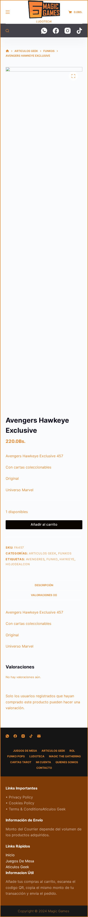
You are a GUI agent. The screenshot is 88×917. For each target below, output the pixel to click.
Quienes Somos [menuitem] (67, 762)
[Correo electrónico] (39, 736)
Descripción (44, 585)
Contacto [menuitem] (44, 767)
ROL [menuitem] (72, 750)
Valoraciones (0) (44, 595)
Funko (52, 559)
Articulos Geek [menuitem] (53, 750)
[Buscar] (7, 30)
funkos (65, 553)
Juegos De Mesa (20, 861)
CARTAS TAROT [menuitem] (20, 762)
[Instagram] (68, 31)
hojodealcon (18, 564)
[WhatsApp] (44, 31)
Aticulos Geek (17, 867)
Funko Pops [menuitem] (16, 756)
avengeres (35, 559)
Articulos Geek (42, 553)
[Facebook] (56, 31)
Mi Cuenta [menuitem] (43, 762)
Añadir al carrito (44, 524)
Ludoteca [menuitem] (36, 756)
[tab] (44, 585)
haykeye (67, 559)
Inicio (10, 855)
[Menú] (8, 12)
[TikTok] (79, 31)
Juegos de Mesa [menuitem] (25, 750)
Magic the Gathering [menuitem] (65, 756)
